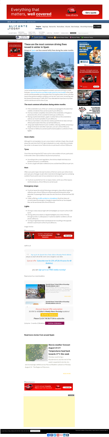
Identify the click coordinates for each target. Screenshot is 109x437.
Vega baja (45, 26)
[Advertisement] (49, 411)
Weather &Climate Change (22, 33)
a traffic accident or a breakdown (48, 198)
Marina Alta (52, 26)
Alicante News (13, 33)
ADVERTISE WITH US (21, 22)
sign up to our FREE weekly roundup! (52, 270)
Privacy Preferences (35, 431)
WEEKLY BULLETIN (31, 22)
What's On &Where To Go (32, 33)
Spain (33, 50)
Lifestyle (49, 33)
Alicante (67, 26)
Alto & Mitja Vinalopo (86, 26)
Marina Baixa (60, 26)
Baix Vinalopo (75, 26)
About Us (97, 430)
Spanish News (65, 33)
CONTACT (14, 22)
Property (56, 33)
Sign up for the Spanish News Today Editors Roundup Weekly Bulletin (51, 255)
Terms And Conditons (80, 430)
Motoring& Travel (42, 33)
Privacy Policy (88, 430)
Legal (93, 430)
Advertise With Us (104, 430)
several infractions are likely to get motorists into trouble (48, 92)
